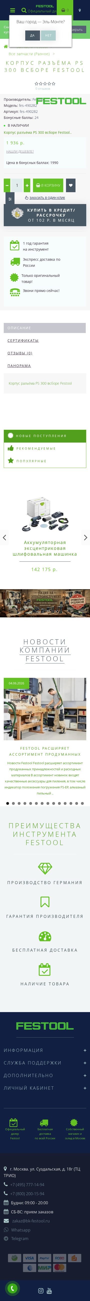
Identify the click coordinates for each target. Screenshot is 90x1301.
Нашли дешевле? (20, 151)
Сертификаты (23, 340)
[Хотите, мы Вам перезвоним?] (12, 1288)
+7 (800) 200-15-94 (27, 1193)
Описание (19, 327)
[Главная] (6, 46)
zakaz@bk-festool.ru (31, 1221)
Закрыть (76, 29)
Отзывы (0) (20, 353)
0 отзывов (43, 88)
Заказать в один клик (47, 198)
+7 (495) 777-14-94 (27, 1184)
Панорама (19, 365)
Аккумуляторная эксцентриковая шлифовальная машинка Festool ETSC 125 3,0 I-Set (45, 554)
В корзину (50, 185)
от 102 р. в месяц (51, 215)
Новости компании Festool (45, 650)
